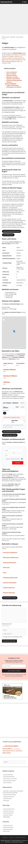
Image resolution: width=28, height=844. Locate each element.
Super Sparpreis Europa (9, 780)
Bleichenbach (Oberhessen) (10, 557)
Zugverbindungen (8, 829)
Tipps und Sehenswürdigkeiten (14, 59)
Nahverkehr (7, 753)
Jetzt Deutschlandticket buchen (11, 231)
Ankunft (22, 407)
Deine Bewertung (7, 624)
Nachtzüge (6, 800)
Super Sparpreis (7, 782)
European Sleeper (8, 815)
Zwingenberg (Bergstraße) (10, 577)
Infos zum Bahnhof (11, 72)
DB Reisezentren (7, 798)
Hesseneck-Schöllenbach (10, 552)
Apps (3, 746)
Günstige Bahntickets (8, 776)
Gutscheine (17, 748)
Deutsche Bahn (11, 746)
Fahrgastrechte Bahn (8, 796)
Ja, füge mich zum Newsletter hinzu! (12, 636)
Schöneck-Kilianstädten (9, 582)
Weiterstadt (6, 567)
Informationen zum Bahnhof (18, 54)
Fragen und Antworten (12, 85)
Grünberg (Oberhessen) (9, 562)
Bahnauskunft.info (6, 2)
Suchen (17, 463)
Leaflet (17, 348)
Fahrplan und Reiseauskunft (14, 58)
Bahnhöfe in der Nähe (12, 77)
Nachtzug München (8, 813)
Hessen (4, 49)
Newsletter (5, 837)
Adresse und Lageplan (8, 56)
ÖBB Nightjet (6, 817)
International (6, 750)
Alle (4, 413)
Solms (4, 572)
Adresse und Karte (11, 75)
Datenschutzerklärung (20, 837)
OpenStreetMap (23, 348)
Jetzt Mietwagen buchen (9, 435)
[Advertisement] (14, 19)
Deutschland (19, 37)
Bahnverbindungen (8, 827)
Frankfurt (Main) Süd (9, 587)
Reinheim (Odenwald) (9, 592)
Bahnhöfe (12, 37)
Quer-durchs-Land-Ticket (10, 778)
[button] (14, 331)
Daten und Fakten (11, 73)
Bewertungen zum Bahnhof (13, 87)
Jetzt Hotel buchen (8, 234)
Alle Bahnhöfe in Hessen (9, 597)
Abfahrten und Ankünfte (13, 78)
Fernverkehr (7, 749)
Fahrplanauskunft (7, 825)
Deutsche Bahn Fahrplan (9, 794)
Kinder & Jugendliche (16, 750)
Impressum (11, 837)
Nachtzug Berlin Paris (9, 809)
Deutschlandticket (8, 774)
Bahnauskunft (5, 37)
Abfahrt (17, 407)
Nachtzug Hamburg (8, 811)
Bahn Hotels (6, 831)
